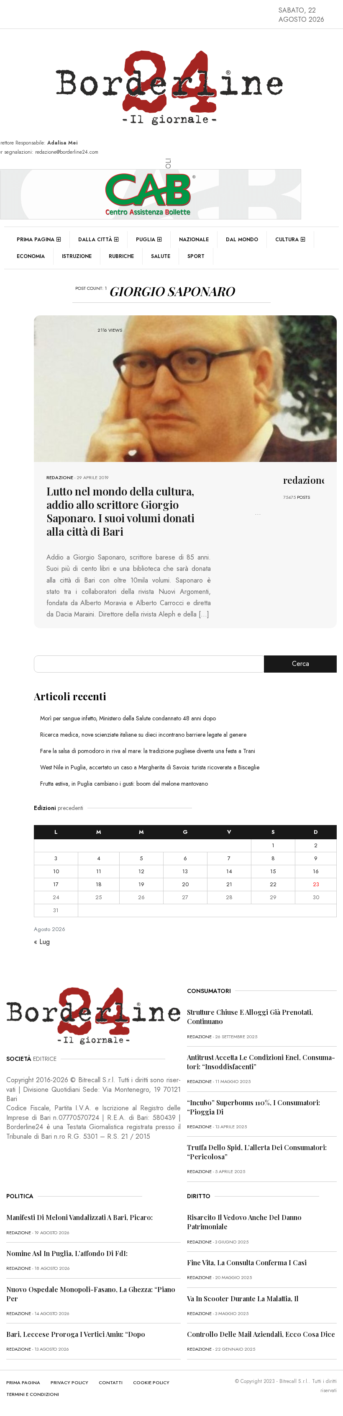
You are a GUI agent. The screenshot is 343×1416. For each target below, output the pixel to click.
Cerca (300, 663)
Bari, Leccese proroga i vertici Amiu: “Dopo (75, 1334)
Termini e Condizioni (32, 1394)
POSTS (303, 497)
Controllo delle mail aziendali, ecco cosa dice (261, 1334)
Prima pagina (35, 239)
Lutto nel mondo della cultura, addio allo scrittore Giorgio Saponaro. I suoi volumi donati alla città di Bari (120, 511)
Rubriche (121, 256)
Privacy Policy (69, 1382)
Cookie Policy (151, 1382)
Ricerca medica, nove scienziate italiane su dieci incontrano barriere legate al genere (143, 734)
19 (141, 884)
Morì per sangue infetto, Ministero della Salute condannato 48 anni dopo (128, 718)
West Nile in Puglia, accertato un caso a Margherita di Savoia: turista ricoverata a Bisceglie (149, 767)
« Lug (42, 942)
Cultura (287, 239)
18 (99, 884)
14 (229, 871)
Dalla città (95, 239)
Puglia (145, 239)
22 (273, 884)
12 (141, 871)
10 (56, 871)
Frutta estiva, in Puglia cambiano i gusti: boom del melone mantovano (124, 783)
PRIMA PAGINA (23, 1382)
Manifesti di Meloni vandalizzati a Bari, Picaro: (79, 1217)
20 (185, 884)
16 (316, 871)
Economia (31, 256)
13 (185, 871)
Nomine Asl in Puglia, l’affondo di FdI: (67, 1253)
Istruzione (77, 256)
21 (229, 884)
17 (56, 884)
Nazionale (194, 239)
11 (98, 871)
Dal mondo (242, 239)
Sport (196, 256)
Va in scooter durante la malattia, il (243, 1298)
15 (273, 871)
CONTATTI (111, 1382)
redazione (59, 477)
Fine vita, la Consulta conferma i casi (247, 1262)
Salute (160, 256)
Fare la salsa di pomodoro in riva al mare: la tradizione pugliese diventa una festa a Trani (147, 751)
